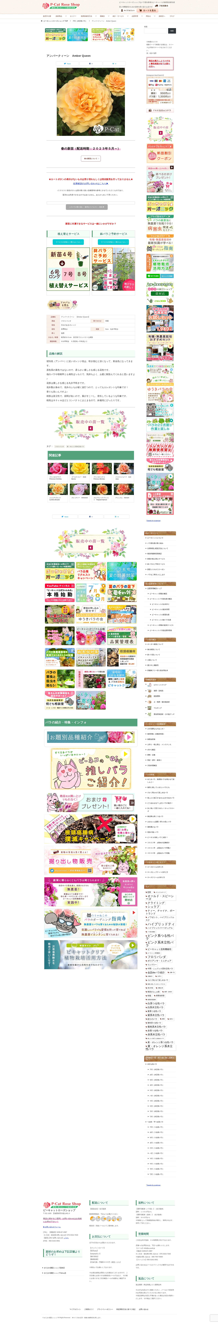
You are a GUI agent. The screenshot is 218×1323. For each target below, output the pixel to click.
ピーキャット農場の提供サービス (161, 625)
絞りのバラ (152, 1019)
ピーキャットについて (155, 538)
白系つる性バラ (156, 1003)
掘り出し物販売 (153, 665)
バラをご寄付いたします (156, 574)
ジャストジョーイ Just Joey (123, 478)
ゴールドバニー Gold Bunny (79, 478)
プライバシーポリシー (105, 1309)
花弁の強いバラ (153, 832)
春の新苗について (90, 158)
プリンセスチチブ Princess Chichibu (56, 478)
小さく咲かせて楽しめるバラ (157, 792)
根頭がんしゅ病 (154, 992)
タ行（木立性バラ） (157, 1085)
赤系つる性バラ (155, 1030)
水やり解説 (151, 750)
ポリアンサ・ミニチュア (159, 961)
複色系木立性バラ (157, 1026)
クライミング (156, 902)
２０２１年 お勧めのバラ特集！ (159, 848)
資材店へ (162, 16)
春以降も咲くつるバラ (155, 816)
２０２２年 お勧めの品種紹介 (158, 842)
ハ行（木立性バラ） (157, 1096)
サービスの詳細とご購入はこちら (68, 242)
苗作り (171, 1019)
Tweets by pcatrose (153, 521)
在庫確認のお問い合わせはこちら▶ (91, 183)
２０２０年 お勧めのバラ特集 (158, 853)
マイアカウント (75, 1309)
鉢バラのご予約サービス (156, 564)
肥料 (163, 1019)
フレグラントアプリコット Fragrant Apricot (101, 499)
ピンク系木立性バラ (159, 944)
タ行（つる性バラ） (157, 1143)
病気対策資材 (152, 999)
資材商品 (59, 16)
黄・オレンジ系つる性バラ (160, 1042)
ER (149, 892)
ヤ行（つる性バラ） (157, 1164)
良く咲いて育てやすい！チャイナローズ (160, 809)
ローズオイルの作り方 (155, 867)
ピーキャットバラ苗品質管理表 (161, 630)
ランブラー (152, 965)
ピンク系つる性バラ (160, 937)
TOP (55, 21)
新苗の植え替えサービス (156, 559)
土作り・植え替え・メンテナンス (159, 744)
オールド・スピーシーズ (160, 897)
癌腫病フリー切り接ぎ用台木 (157, 670)
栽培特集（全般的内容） (156, 734)
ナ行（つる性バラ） (157, 1148)
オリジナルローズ (161, 892)
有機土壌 (160, 988)
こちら (66, 1238)
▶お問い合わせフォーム (52, 1227)
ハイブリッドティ (161, 924)
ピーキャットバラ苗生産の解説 (161, 599)
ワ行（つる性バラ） (157, 1174)
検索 (145, 27)
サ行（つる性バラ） (157, 1137)
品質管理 (135, 16)
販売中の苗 (47, 16)
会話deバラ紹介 (156, 972)
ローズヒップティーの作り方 (157, 872)
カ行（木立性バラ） (157, 1075)
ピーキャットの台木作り (160, 604)
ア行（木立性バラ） (157, 1069)
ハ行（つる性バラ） (157, 1153)
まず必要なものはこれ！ (156, 729)
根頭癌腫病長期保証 (154, 554)
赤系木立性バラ (156, 1034)
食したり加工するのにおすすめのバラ (160, 798)
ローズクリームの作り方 (156, 877)
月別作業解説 (152, 765)
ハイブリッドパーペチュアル (160, 928)
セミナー (73, 16)
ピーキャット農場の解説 (158, 594)
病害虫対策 (151, 739)
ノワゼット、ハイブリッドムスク (160, 918)
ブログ (172, 16)
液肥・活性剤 (168, 991)
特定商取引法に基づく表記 (125, 1309)
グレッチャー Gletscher (80, 497)
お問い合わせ (143, 1309)
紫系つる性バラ (154, 1011)
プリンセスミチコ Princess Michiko (100, 478)
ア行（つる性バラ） (157, 1127)
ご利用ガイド (89, 1309)
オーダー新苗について (155, 644)
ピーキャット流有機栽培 (159, 949)
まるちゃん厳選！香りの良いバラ (159, 822)
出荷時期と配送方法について (157, 548)
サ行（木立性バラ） (157, 1080)
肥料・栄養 (151, 755)
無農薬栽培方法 (86, 16)
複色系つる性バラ (154, 1023)
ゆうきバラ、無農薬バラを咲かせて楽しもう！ (160, 780)
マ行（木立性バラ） (157, 1101)
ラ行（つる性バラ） (157, 1169)
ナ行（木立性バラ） (157, 1090)
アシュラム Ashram (122, 497)
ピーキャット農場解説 (154, 953)
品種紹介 (150, 976)
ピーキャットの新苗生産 (160, 615)
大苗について (152, 660)
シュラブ (153, 906)
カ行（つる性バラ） (157, 1132)
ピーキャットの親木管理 (160, 609)
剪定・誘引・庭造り (154, 760)
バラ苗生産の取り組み (155, 543)
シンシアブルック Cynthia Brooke (56, 499)
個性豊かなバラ (153, 827)
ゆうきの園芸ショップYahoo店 (55, 1273)
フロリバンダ (59, 446)
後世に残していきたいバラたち (158, 787)
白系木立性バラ (156, 1007)
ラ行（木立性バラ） (157, 1111)
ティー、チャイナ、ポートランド (160, 912)
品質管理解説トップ (154, 588)
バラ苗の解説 (151, 931)
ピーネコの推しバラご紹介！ (157, 837)
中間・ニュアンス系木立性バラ (160, 969)
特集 (149, 996)
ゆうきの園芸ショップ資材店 (54, 1268)
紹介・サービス (118, 16)
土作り (159, 976)
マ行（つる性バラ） (157, 1158)
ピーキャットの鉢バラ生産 (161, 620)
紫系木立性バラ (156, 1015)
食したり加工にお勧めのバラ (156, 1038)
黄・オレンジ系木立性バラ (75, 446)
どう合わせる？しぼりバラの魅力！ (160, 803)
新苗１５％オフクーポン (156, 569)
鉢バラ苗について (153, 655)
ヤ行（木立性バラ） (157, 1106)
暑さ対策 (150, 988)
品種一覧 (172, 972)
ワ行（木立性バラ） (157, 1116)
